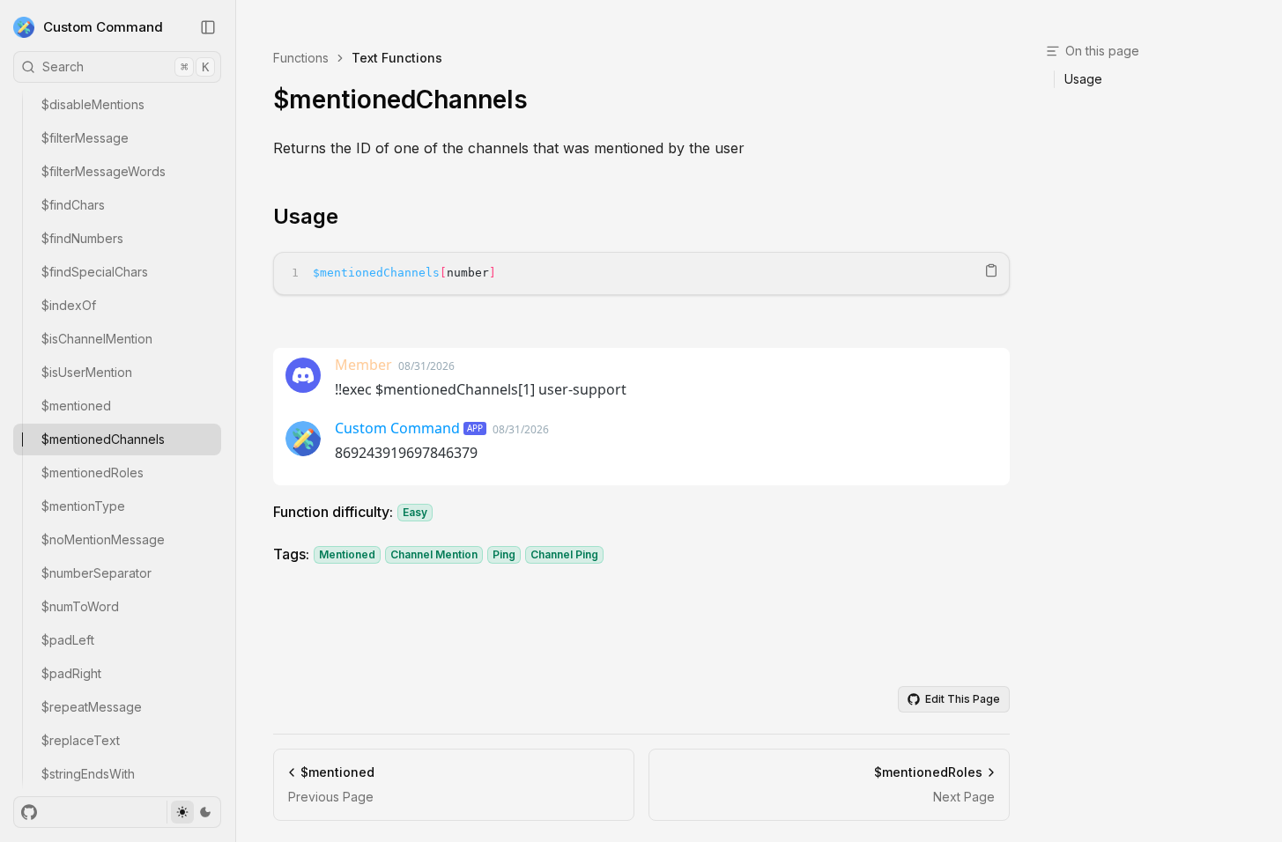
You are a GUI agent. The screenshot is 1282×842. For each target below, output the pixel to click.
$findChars (73, 204)
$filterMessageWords (103, 171)
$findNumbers (82, 238)
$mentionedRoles (92, 472)
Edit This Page (962, 698)
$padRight (71, 673)
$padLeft (67, 639)
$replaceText (80, 740)
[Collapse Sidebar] (208, 27)
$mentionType (83, 506)
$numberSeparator (96, 572)
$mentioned (76, 405)
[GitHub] (29, 812)
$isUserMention (86, 372)
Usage (305, 216)
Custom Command (103, 26)
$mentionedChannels (103, 439)
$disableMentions (93, 104)
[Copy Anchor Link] (352, 216)
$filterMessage (85, 137)
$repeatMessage (91, 706)
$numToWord (80, 606)
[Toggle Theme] (193, 812)
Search (125, 66)
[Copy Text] (991, 270)
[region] (641, 273)
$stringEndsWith (88, 773)
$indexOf (68, 305)
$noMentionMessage (103, 539)
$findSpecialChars (94, 271)
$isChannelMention (96, 338)
